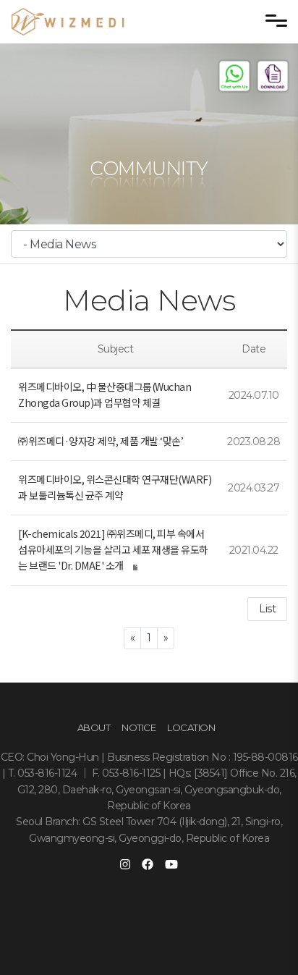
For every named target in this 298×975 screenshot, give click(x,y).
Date (253, 348)
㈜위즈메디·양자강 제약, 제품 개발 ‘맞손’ (100, 441)
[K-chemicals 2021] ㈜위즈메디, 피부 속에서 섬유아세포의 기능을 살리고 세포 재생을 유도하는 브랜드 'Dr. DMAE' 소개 (113, 549)
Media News (149, 300)
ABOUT (94, 727)
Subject (116, 348)
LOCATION (191, 727)
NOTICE (139, 727)
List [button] (267, 608)
